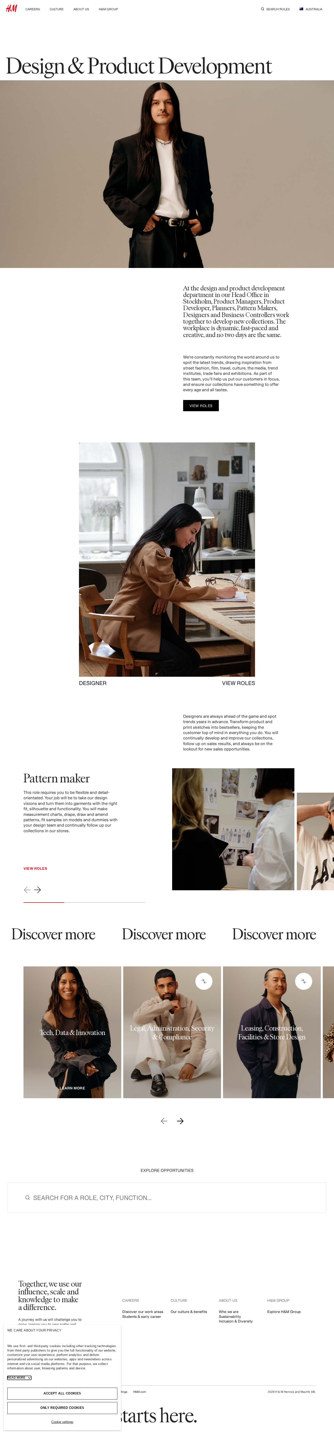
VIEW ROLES (238, 683)
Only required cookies (62, 1408)
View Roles (35, 868)
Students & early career (141, 1316)
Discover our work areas (142, 1312)
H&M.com (139, 1391)
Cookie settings (62, 1422)
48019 (264, 1004)
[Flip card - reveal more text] (203, 981)
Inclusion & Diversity (236, 1321)
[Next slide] (38, 890)
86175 (168, 1004)
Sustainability (230, 1316)
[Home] (11, 10)
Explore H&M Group (284, 1312)
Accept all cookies (62, 1393)
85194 (64, 1002)
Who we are (228, 1312)
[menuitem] (32, 9)
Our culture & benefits (189, 1312)
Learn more (72, 1088)
